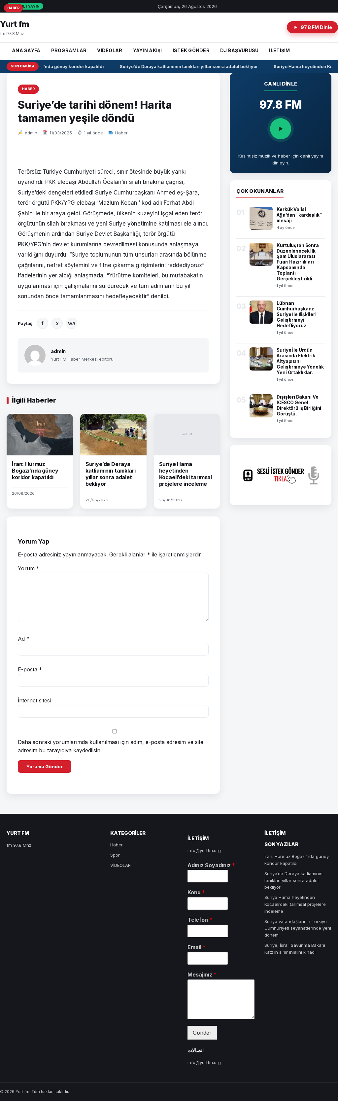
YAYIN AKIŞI (147, 50)
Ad (23, 638)
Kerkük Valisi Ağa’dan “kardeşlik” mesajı (299, 215)
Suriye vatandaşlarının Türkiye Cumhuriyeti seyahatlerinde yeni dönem (297, 928)
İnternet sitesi (34, 700)
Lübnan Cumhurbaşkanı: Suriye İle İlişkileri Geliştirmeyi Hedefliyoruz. (296, 314)
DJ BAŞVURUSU (239, 50)
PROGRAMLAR (69, 50)
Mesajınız (202, 974)
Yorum (28, 568)
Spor (115, 855)
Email (196, 947)
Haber (28, 89)
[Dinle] (280, 128)
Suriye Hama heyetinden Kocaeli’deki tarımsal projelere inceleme (185, 474)
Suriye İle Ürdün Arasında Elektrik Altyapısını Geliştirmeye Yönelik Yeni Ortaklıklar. (300, 361)
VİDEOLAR (109, 50)
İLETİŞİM (279, 50)
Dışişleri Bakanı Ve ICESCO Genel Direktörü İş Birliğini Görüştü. (299, 405)
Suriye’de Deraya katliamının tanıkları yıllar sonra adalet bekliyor (185, 66)
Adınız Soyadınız (211, 865)
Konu (196, 892)
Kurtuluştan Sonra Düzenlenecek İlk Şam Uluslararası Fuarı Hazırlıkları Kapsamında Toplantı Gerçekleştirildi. (298, 262)
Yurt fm (14, 24)
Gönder (202, 1032)
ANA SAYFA (26, 50)
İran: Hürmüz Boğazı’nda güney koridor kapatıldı (35, 470)
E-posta (30, 669)
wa (71, 323)
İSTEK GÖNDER (191, 50)
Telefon (199, 919)
